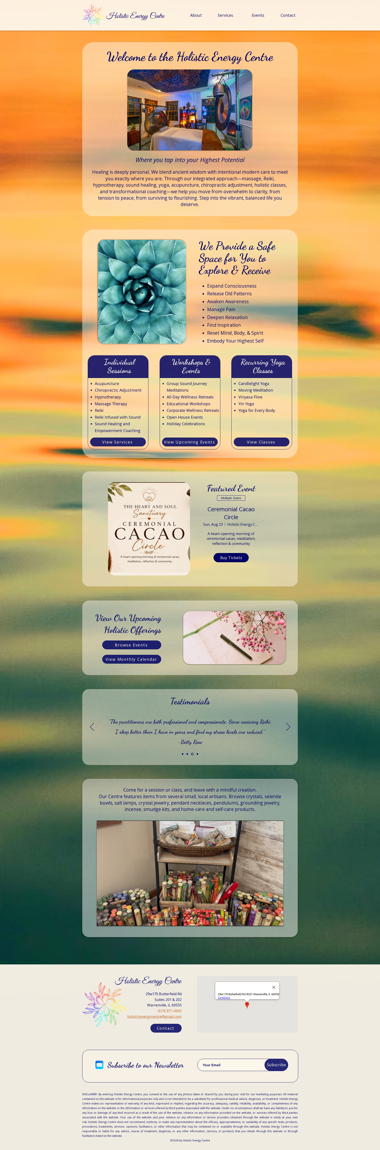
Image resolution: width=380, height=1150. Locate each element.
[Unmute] (110, 920)
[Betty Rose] (187, 754)
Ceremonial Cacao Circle (231, 513)
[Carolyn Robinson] (182, 754)
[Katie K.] (192, 754)
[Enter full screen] (277, 920)
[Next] (288, 727)
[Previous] (92, 727)
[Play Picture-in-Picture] (270, 920)
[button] (189, 109)
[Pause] (102, 920)
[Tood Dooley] (197, 754)
